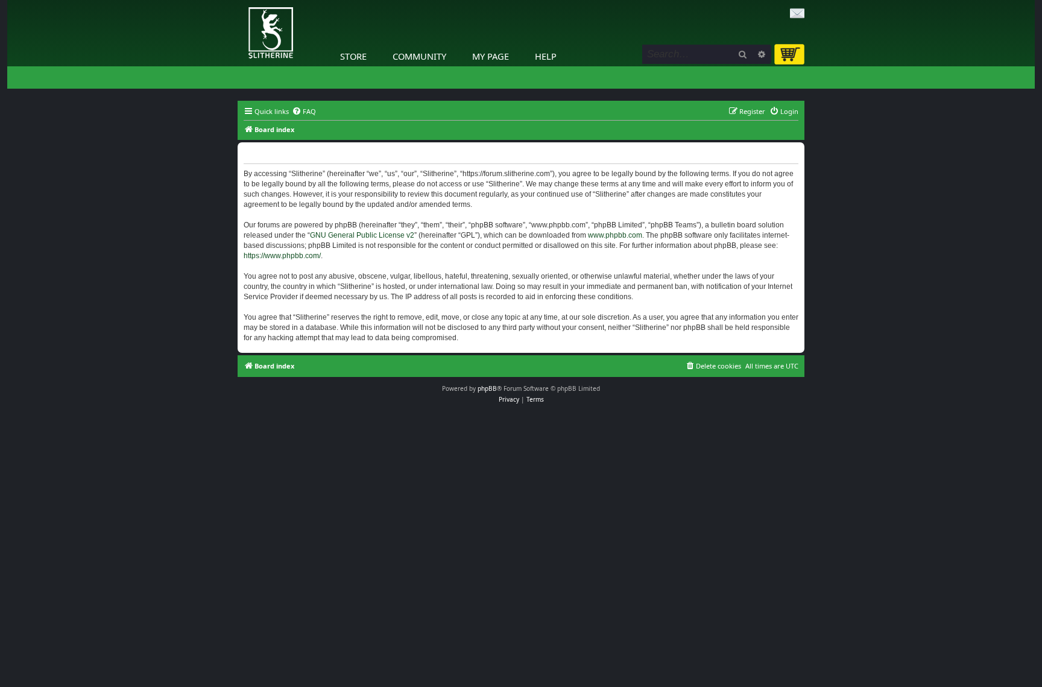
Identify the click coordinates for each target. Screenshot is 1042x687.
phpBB (487, 388)
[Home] (241, 3)
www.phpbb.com (615, 235)
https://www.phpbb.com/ (282, 256)
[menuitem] (304, 111)
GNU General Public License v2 (362, 235)
